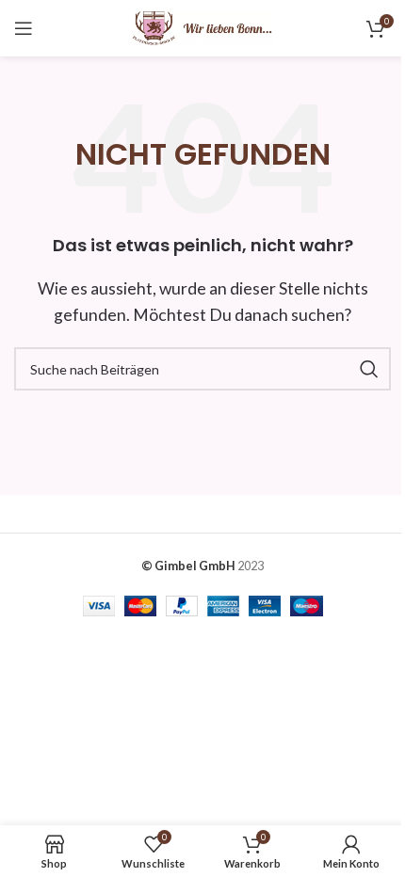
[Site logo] (202, 26)
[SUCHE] (369, 369)
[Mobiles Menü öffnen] (23, 28)
